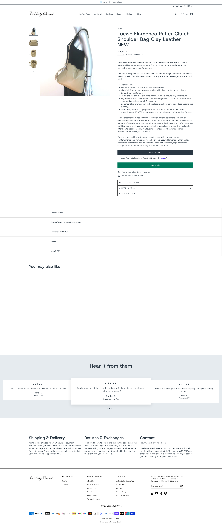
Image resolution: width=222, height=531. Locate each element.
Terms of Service (93, 499)
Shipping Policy (128, 188)
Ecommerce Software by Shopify (111, 522)
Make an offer (155, 166)
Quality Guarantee (130, 183)
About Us (90, 481)
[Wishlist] (187, 14)
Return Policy (127, 193)
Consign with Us (93, 484)
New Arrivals (97, 14)
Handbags (109, 14)
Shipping (120, 54)
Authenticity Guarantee (125, 481)
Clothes (129, 14)
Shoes (118, 14)
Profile (64, 481)
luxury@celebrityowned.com (153, 443)
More (139, 14)
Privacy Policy (121, 492)
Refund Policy (121, 484)
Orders (65, 484)
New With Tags (84, 14)
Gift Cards (91, 492)
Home (119, 29)
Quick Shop (48, 330)
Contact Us (91, 488)
